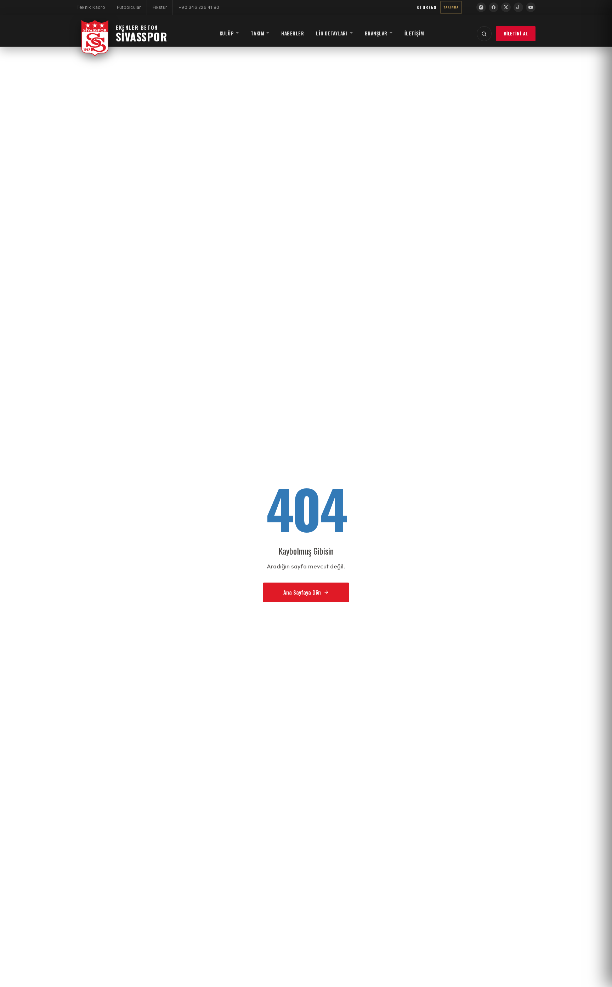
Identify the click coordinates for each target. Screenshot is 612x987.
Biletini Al (516, 33)
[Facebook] (493, 7)
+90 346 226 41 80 (198, 7)
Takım (257, 33)
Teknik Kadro (90, 7)
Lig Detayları (331, 33)
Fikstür (160, 7)
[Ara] (484, 33)
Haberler (292, 33)
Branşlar (376, 33)
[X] (506, 7)
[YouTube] (531, 7)
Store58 (426, 7)
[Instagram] (481, 7)
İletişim (414, 33)
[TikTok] (518, 7)
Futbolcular (129, 7)
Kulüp (227, 33)
